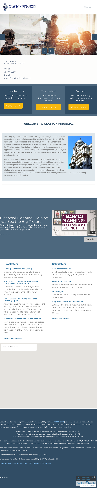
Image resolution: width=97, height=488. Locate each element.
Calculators (59, 264)
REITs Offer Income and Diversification (22, 319)
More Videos (6, 235)
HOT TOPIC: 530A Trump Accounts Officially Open (20, 300)
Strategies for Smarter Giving (18, 269)
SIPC (62, 422)
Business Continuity (42, 463)
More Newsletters (13, 338)
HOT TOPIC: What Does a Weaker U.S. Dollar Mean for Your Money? (22, 282)
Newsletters (11, 264)
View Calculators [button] (47, 107)
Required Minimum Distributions (68, 302)
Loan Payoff (58, 291)
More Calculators (61, 318)
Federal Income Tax (61, 281)
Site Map (4, 477)
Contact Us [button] (12, 106)
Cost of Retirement (61, 269)
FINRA (56, 422)
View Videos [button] (77, 107)
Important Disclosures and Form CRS (16, 463)
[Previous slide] (2, 37)
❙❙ (51, 51)
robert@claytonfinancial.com (17, 78)
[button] (86, 7)
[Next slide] (94, 37)
